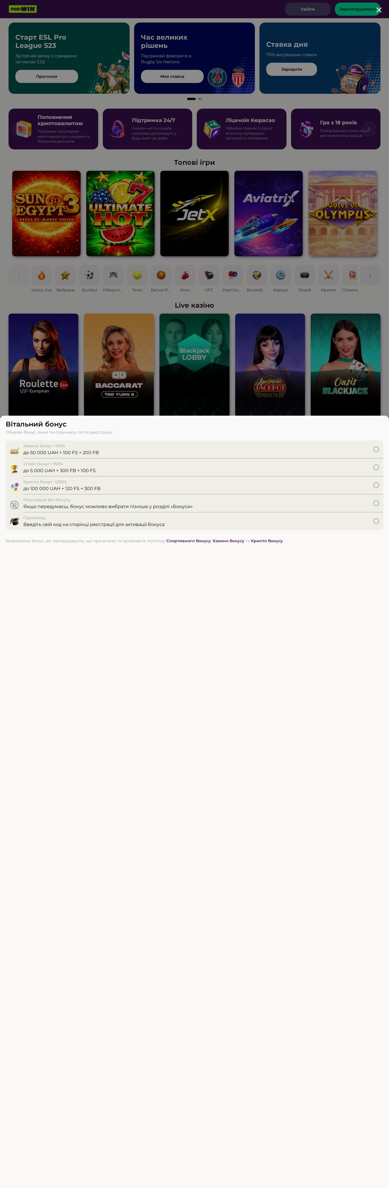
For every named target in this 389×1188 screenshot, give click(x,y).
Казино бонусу (228, 540)
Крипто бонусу (267, 540)
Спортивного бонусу (188, 540)
